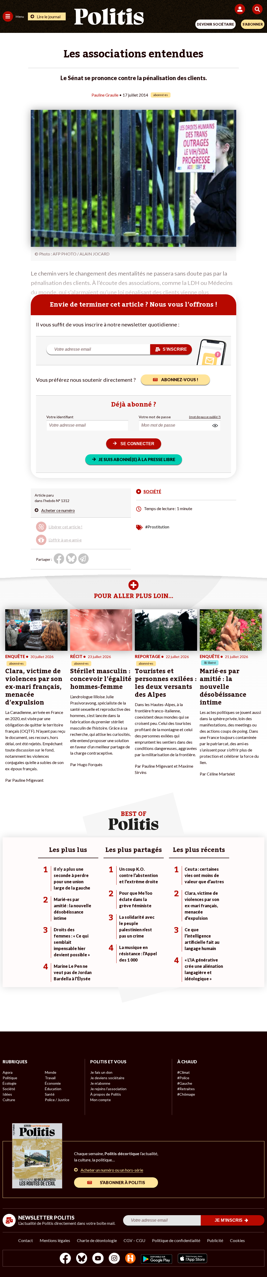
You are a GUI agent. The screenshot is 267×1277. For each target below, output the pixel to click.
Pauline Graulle (105, 94)
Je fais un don (101, 1072)
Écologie (9, 1083)
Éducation (53, 1089)
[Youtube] (98, 1259)
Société (9, 1089)
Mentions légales (55, 1240)
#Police (183, 1078)
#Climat (183, 1072)
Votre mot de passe (155, 417)
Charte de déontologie (97, 1240)
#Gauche (184, 1083)
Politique (10, 1078)
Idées (7, 1094)
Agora (8, 1072)
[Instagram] (114, 1259)
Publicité (215, 1240)
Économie (53, 1083)
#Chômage (186, 1094)
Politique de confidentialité (176, 1240)
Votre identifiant (60, 417)
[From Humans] (130, 1259)
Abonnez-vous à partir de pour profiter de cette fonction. (73, 529)
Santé (49, 1094)
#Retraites (186, 1089)
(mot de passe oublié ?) (205, 417)
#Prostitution (157, 526)
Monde (50, 1072)
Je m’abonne (100, 1083)
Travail (50, 1078)
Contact (25, 1240)
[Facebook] (65, 1259)
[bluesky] (81, 1259)
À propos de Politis (105, 1094)
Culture (9, 1099)
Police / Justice (57, 1099)
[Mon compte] (241, 9)
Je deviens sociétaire (107, 1078)
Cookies (237, 1240)
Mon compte (100, 1099)
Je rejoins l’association (108, 1089)
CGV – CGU (134, 1240)
